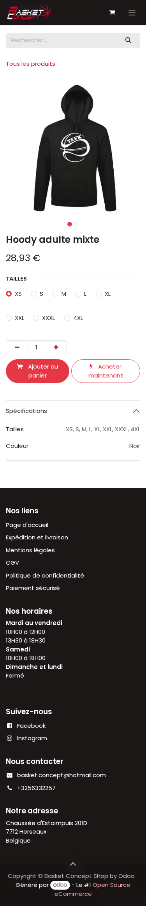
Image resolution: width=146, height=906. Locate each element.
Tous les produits (30, 64)
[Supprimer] (17, 347)
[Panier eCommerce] (112, 12)
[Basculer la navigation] (132, 12)
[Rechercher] (128, 40)
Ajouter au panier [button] (42, 370)
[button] (12, 147)
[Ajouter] (56, 347)
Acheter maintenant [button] (105, 370)
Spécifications (26, 411)
